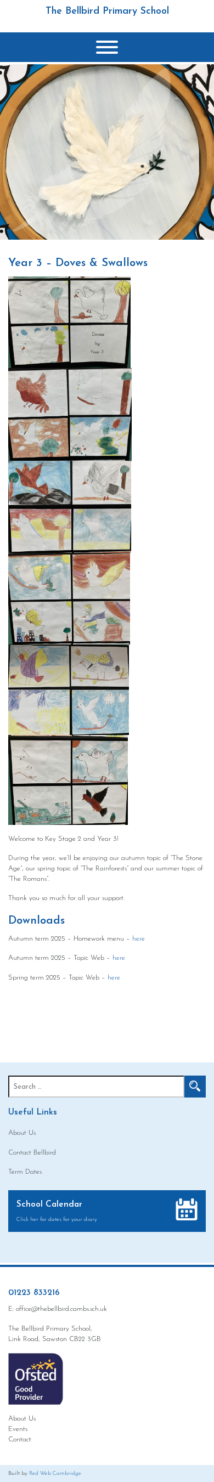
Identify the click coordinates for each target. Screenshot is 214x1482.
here (138, 938)
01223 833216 (34, 1292)
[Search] (195, 1087)
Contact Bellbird (32, 1152)
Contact (19, 1439)
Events (17, 1429)
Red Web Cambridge (55, 1473)
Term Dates (25, 1171)
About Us (22, 1132)
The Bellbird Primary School (107, 11)
